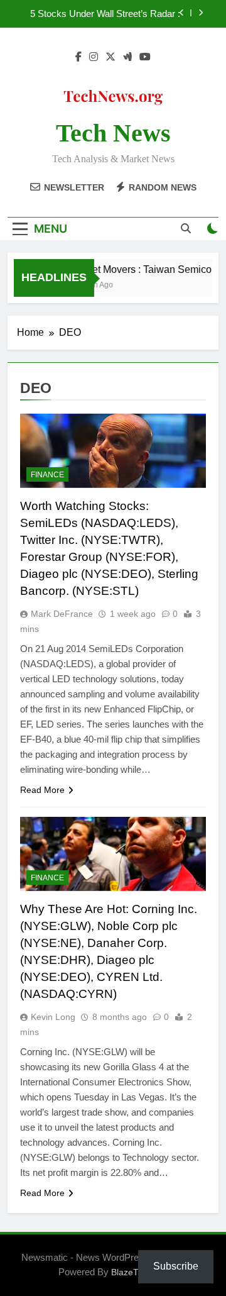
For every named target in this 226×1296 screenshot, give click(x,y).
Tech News (113, 133)
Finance (47, 474)
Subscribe (175, 1266)
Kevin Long (53, 1017)
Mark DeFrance (62, 614)
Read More (42, 790)
